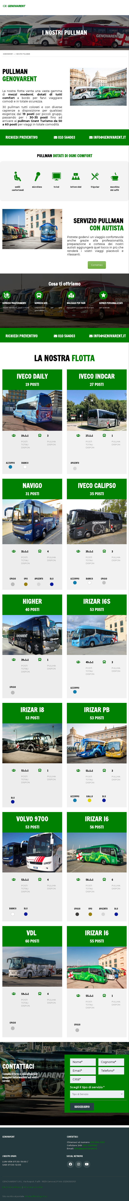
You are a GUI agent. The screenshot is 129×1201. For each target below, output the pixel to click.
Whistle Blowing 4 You (36, 1196)
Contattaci (97, 265)
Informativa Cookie (33, 1187)
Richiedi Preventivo (22, 137)
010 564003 (66, 137)
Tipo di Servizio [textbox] (80, 1094)
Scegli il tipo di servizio (87, 1087)
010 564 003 (97, 1142)
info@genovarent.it (109, 137)
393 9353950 (90, 1145)
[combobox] (97, 1094)
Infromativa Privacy (12, 1187)
